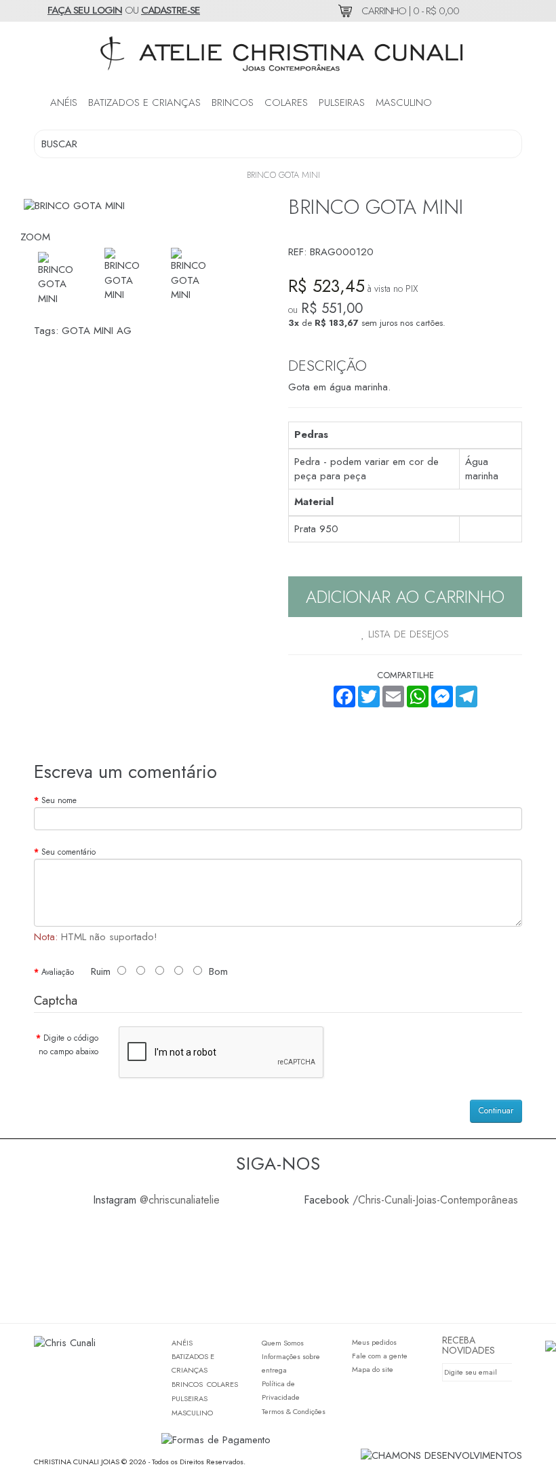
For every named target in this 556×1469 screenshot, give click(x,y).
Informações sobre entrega (291, 1363)
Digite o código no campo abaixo (68, 1045)
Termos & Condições (293, 1411)
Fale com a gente (380, 1355)
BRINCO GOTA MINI (283, 174)
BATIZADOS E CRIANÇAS (144, 102)
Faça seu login (84, 10)
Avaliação (57, 972)
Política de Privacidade (281, 1390)
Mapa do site (372, 1369)
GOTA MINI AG (97, 330)
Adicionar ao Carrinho (405, 596)
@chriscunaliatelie (180, 1200)
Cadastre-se (170, 10)
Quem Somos (283, 1342)
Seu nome (59, 800)
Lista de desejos (407, 634)
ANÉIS (63, 102)
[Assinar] (504, 1372)
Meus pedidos (374, 1342)
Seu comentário (68, 852)
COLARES (286, 102)
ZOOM (35, 236)
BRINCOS (233, 102)
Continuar (496, 1110)
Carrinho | (409, 10)
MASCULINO (404, 102)
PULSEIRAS (342, 102)
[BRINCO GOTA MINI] (126, 275)
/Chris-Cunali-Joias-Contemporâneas (435, 1200)
